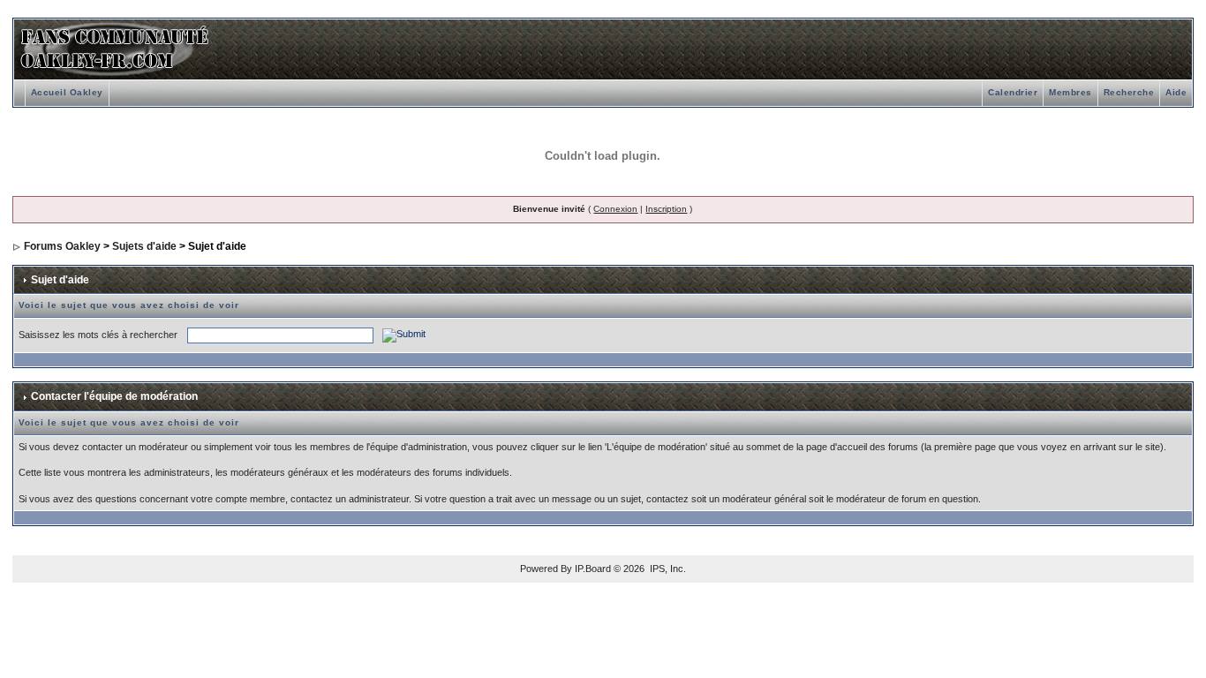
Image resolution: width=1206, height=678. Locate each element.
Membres (1070, 92)
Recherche (1129, 92)
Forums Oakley (62, 246)
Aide (1176, 92)
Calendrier (1012, 92)
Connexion (615, 209)
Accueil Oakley (67, 92)
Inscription (666, 209)
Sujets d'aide (144, 246)
